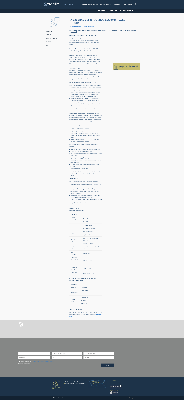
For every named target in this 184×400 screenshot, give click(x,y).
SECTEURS (48, 42)
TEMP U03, (80, 328)
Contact (124, 4)
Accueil (84, 4)
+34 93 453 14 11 (71, 4)
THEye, (74, 328)
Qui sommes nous (93, 4)
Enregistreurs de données (87, 26)
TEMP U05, (86, 328)
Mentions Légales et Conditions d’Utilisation (42, 361)
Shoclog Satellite (80, 330)
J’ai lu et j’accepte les (37, 361)
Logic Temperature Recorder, (43, 330)
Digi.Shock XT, (104, 328)
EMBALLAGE (48, 34)
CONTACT (48, 45)
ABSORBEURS (49, 31)
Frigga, (70, 328)
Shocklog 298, (31, 330)
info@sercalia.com (114, 384)
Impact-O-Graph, (61, 330)
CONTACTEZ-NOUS (130, 339)
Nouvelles (117, 4)
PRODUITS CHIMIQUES (51, 38)
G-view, (54, 330)
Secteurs (108, 4)
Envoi (107, 365)
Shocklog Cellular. (92, 330)
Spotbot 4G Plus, (71, 330)
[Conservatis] (114, 394)
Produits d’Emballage (75, 26)
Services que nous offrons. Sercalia (73, 381)
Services (102, 4)
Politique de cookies (69, 384)
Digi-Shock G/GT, (94, 328)
